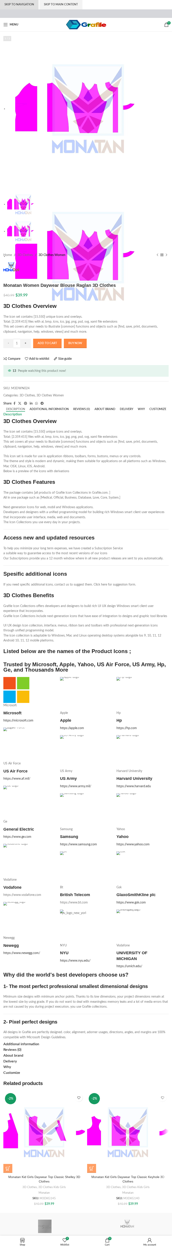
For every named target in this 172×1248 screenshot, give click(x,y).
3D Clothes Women (52, 255)
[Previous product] (157, 255)
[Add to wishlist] (79, 1098)
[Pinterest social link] (25, 403)
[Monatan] (127, 1226)
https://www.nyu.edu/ (75, 960)
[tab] (15, 409)
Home (7, 255)
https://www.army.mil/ (75, 786)
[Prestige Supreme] (44, 1226)
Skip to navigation (19, 4)
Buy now (75, 343)
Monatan (44, 1192)
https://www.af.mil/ (16, 778)
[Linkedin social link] (31, 403)
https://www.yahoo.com (133, 844)
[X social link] (20, 403)
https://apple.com (72, 728)
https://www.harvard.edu (133, 786)
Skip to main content (61, 4)
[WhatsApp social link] (36, 403)
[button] (7, 1168)
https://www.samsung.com (78, 844)
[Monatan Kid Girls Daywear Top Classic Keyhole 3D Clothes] (128, 1132)
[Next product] (166, 255)
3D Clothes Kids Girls (52, 1187)
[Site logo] (86, 24)
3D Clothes (25, 255)
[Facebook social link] (14, 403)
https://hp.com (126, 728)
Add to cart (47, 343)
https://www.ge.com (17, 836)
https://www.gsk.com (131, 902)
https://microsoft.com (18, 720)
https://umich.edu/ (129, 966)
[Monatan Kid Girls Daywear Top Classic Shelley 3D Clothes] (44, 1132)
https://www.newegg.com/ (21, 953)
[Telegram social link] (42, 403)
